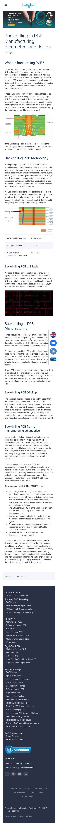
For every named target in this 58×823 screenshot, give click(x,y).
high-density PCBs (28, 464)
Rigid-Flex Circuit (13, 692)
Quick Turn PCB (12, 592)
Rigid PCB (10, 619)
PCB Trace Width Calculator (18, 726)
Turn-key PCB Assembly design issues (22, 723)
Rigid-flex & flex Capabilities (18, 662)
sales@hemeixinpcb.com (23, 767)
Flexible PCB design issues (17, 716)
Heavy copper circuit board (17, 679)
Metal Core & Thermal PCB (17, 635)
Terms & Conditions (14, 816)
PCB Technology (13, 669)
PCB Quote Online (14, 733)
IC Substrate (11, 642)
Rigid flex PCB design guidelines (20, 706)
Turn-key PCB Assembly (16, 599)
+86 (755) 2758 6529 (22, 763)
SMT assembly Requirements (18, 605)
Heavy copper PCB (14, 632)
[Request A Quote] (53, 359)
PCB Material (11, 672)
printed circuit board (13, 77)
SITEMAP (30, 816)
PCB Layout (11, 602)
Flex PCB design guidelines (17, 702)
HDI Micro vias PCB (14, 682)
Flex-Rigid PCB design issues (18, 719)
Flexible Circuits (13, 652)
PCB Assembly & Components (19, 608)
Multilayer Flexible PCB (16, 649)
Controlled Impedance (15, 685)
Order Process (12, 736)
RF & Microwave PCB (15, 689)
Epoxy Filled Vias (13, 675)
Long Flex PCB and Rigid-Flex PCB (21, 659)
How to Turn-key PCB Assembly (19, 612)
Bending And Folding (15, 696)
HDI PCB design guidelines (17, 709)
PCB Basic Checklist (14, 739)
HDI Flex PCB (12, 655)
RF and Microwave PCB (16, 625)
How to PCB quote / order (17, 595)
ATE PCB (10, 628)
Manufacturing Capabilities (17, 638)
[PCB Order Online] (53, 351)
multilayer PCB (22, 342)
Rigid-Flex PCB (12, 646)
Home (7, 576)
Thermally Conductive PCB (17, 699)
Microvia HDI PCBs (14, 621)
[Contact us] (53, 343)
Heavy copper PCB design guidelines (22, 713)
